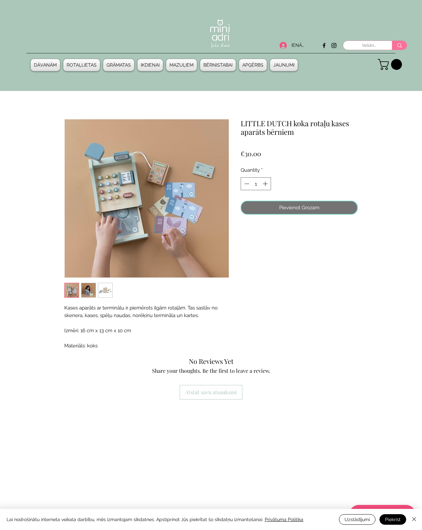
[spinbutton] (256, 184)
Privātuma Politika (284, 519)
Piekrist (393, 519)
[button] (46, 65)
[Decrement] (246, 184)
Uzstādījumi (357, 519)
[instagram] (334, 45)
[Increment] (265, 184)
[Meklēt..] (399, 45)
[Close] (414, 519)
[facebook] (324, 45)
